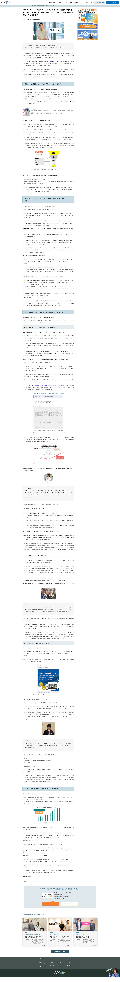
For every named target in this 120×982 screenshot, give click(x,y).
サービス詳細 (59, 962)
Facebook (68, 962)
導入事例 (59, 2)
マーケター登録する (60, 963)
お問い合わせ (52, 965)
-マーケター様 (42, 963)
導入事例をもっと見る (60, 951)
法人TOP (34, 5)
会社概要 (76, 2)
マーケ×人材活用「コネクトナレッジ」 (74, 963)
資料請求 (51, 963)
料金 (71, 2)
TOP (50, 960)
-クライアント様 (43, 964)
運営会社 (40, 960)
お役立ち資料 (69, 965)
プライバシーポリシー (43, 966)
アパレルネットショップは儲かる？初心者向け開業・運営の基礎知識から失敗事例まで (44, 385)
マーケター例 (52, 2)
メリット (66, 2)
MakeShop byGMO (54, 61)
